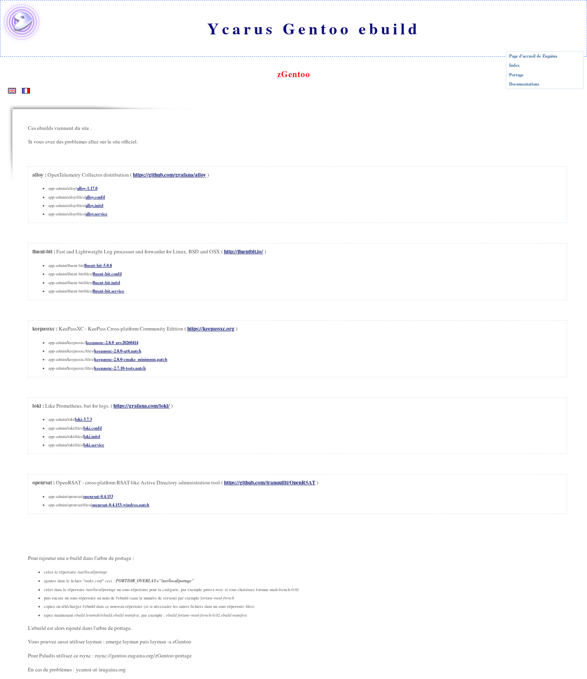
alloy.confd (95, 197)
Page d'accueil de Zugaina (533, 56)
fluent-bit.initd (106, 282)
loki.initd (91, 436)
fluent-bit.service (108, 291)
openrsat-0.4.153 (98, 496)
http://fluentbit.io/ (243, 251)
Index (514, 65)
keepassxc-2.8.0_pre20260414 (112, 342)
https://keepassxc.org (210, 329)
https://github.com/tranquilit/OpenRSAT (269, 482)
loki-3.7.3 (83, 419)
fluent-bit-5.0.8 (98, 265)
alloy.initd (94, 205)
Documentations (524, 84)
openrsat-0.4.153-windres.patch (120, 505)
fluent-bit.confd (107, 274)
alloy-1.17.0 (87, 188)
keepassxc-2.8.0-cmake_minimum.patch (130, 359)
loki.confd (92, 428)
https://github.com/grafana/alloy (169, 175)
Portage (516, 75)
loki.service (93, 445)
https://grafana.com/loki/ (141, 406)
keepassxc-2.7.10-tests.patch (120, 368)
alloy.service (96, 214)
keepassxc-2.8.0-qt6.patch (117, 351)
